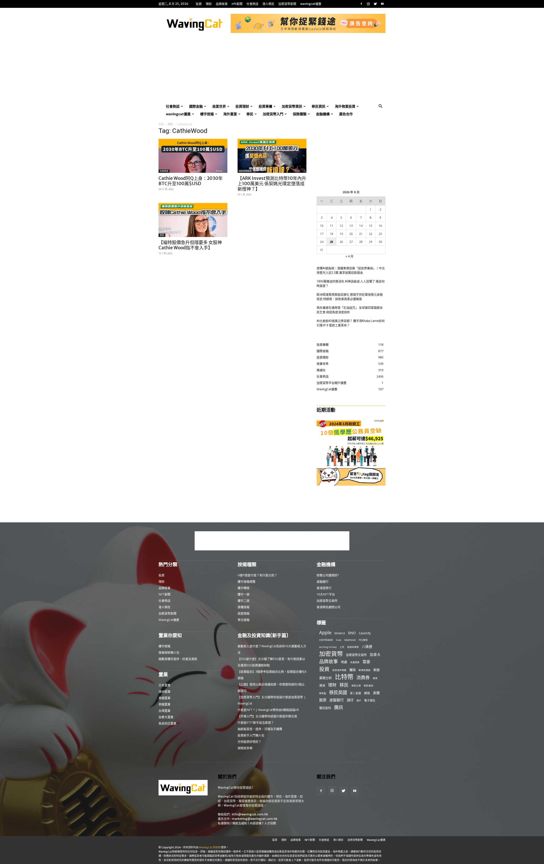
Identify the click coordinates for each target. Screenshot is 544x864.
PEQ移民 (363, 639)
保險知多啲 (245, 748)
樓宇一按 (243, 594)
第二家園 (355, 693)
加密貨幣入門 (273, 114)
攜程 (352, 670)
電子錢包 (369, 700)
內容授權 (256, 823)
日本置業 (164, 685)
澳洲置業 (164, 691)
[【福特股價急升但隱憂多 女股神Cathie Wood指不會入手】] (193, 220)
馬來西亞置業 (167, 723)
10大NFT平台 (326, 594)
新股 (376, 670)
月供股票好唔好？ (249, 742)
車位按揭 (243, 620)
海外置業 (230, 114)
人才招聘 (270, 823)
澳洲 (322, 685)
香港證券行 (324, 588)
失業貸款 (355, 662)
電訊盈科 (325, 708)
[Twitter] (375, 4)
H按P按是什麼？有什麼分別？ (257, 575)
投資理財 (242, 106)
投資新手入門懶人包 (251, 735)
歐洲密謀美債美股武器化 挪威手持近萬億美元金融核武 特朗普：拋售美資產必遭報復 (350, 297)
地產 (344, 662)
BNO (352, 633)
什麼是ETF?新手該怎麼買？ (256, 722)
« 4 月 (349, 256)
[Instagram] (368, 4)
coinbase (326, 639)
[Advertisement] (272, 70)
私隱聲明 (224, 823)
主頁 (161, 124)
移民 (249, 114)
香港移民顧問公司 (328, 607)
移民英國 (338, 692)
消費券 (363, 677)
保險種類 (299, 114)
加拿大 (375, 654)
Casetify (365, 633)
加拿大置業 (166, 717)
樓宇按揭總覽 (246, 581)
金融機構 (323, 114)
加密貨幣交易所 (327, 601)
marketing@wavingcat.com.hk (254, 819)
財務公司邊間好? (328, 575)
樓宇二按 (243, 601)
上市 (342, 647)
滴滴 (375, 678)
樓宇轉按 (243, 588)
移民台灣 (356, 685)
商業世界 (219, 106)
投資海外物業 (339, 670)
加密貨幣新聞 (287, 4)
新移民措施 (364, 670)
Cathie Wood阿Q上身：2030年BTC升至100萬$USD (191, 180)
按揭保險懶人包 (169, 652)
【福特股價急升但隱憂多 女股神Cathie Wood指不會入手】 (190, 245)
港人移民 (268, 4)
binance (339, 633)
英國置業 (164, 704)
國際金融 (196, 106)
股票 (322, 700)
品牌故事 (222, 4)
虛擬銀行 (323, 581)
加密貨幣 (331, 653)
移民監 (322, 693)
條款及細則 (239, 823)
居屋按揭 (243, 613)
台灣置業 (164, 711)
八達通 (367, 646)
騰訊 (338, 707)
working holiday (328, 647)
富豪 (366, 661)
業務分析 (325, 678)
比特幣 (344, 677)
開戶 (359, 700)
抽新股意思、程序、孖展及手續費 (260, 729)
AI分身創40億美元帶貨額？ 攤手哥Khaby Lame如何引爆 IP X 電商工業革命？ (351, 323)
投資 (199, 4)
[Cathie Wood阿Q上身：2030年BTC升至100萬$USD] (193, 156)
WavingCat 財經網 (210, 847)
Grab (338, 639)
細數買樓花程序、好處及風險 (178, 659)
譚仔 (350, 700)
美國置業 (164, 698)
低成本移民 (353, 647)
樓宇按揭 (207, 114)
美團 (376, 693)
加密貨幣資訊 (292, 106)
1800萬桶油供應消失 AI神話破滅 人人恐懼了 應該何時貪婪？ (351, 284)
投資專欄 (265, 106)
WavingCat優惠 (310, 4)
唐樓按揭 (243, 607)
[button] (380, 107)
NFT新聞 (237, 4)
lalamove (350, 640)
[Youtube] (382, 4)
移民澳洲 (368, 685)
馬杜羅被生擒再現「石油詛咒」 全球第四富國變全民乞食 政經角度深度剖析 (350, 310)
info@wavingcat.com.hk (250, 814)
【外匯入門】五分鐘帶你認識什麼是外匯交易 (267, 716)
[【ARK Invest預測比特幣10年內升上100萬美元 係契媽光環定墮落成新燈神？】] (272, 156)
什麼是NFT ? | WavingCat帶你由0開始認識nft (268, 710)
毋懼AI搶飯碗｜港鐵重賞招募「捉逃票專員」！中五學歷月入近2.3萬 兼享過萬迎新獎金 (351, 270)
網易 (367, 693)
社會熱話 (252, 4)
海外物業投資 (345, 106)
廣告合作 (346, 114)
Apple (325, 632)
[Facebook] (361, 4)
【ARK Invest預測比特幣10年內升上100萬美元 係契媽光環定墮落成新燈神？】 (272, 183)
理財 (209, 4)
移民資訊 (318, 106)
